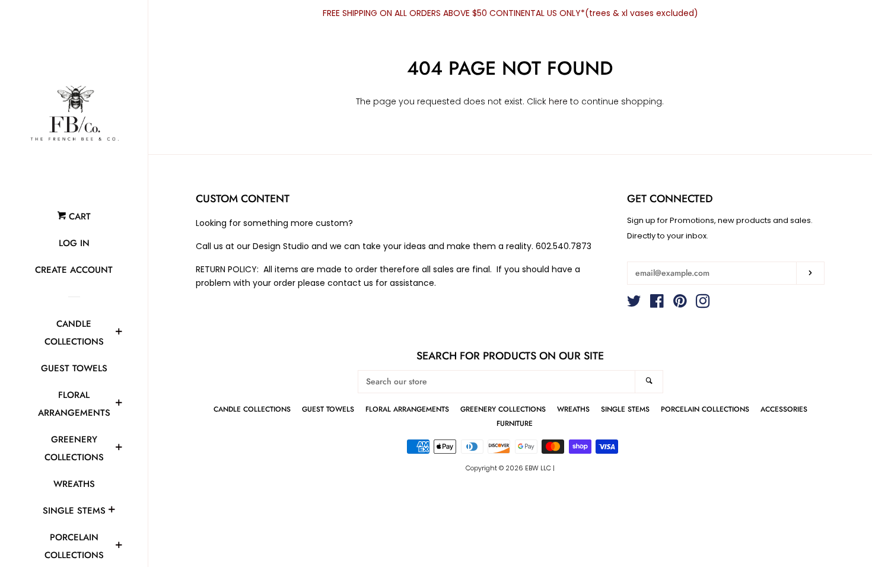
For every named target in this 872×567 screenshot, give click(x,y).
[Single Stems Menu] (111, 511)
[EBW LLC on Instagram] (703, 304)
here (558, 101)
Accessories (783, 409)
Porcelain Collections (705, 409)
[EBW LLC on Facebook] (657, 304)
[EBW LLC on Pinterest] (680, 304)
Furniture (515, 423)
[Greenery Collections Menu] (119, 449)
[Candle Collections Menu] (119, 333)
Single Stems (74, 510)
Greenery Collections (74, 448)
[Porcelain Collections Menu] (119, 547)
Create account (74, 269)
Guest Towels (74, 368)
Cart (78, 216)
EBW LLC (538, 468)
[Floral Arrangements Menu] (119, 404)
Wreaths (74, 483)
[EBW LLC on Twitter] (634, 304)
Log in (74, 243)
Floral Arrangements (74, 403)
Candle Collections (74, 332)
